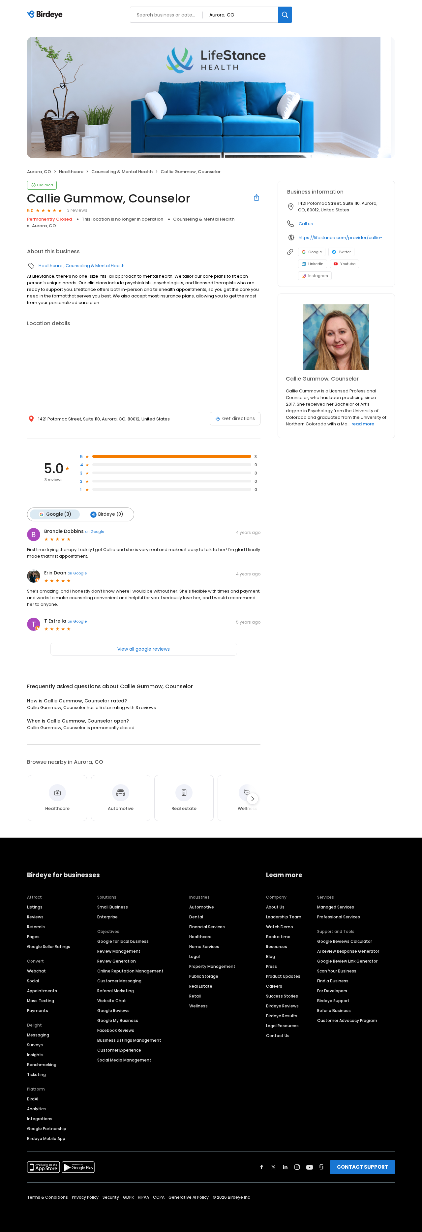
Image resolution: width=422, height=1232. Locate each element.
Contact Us (277, 1035)
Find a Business (332, 981)
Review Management (118, 951)
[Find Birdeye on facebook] (261, 1167)
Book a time (278, 936)
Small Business (112, 907)
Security (111, 1197)
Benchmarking (41, 1064)
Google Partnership (46, 1128)
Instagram (318, 275)
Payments (37, 1010)
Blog (270, 956)
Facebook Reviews (115, 1030)
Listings (35, 907)
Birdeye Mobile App (46, 1138)
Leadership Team (283, 917)
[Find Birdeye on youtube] (309, 1167)
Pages (33, 936)
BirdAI (32, 1099)
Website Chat (111, 1000)
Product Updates (283, 976)
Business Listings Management (129, 1040)
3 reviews (77, 210)
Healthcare (71, 172)
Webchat (36, 971)
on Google (94, 531)
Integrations (39, 1119)
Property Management (212, 966)
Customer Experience (119, 1050)
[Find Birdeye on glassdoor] (321, 1167)
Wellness (198, 1006)
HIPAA (143, 1197)
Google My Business (117, 1020)
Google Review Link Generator (347, 961)
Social (33, 981)
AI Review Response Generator (348, 951)
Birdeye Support (333, 1000)
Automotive (201, 907)
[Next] (252, 799)
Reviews (35, 917)
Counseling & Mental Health (122, 172)
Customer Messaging (119, 981)
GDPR (128, 1197)
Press (271, 966)
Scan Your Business (336, 971)
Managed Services (335, 907)
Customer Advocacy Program (347, 1020)
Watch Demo (279, 927)
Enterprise (107, 917)
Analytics (36, 1109)
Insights (35, 1055)
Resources (276, 946)
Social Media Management (124, 1060)
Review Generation (116, 961)
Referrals (36, 927)
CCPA (159, 1197)
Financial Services (207, 927)
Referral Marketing (115, 991)
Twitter (345, 252)
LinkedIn (315, 263)
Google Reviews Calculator (344, 941)
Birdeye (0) (110, 514)
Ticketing (36, 1074)
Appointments (42, 991)
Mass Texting (40, 1000)
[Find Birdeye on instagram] (297, 1167)
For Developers (332, 991)
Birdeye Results (281, 1016)
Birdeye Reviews (282, 1006)
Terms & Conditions (47, 1197)
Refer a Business (334, 1010)
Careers (274, 986)
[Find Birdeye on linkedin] (285, 1167)
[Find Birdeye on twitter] (273, 1167)
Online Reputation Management (130, 971)
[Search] (285, 15)
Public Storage (203, 976)
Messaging (38, 1035)
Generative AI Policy (188, 1197)
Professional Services (338, 917)
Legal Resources (282, 1026)
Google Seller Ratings (48, 946)
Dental (196, 917)
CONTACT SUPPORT (362, 1166)
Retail (195, 996)
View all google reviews (143, 649)
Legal (194, 956)
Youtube (347, 263)
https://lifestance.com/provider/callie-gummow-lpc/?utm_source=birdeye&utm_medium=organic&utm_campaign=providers (342, 237)
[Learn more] (336, 337)
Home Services (204, 946)
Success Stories (282, 996)
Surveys (35, 1045)
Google (315, 252)
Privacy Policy (85, 1197)
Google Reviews (113, 1010)
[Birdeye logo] (46, 14)
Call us (306, 224)
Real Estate (200, 986)
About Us (275, 907)
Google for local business (123, 941)
